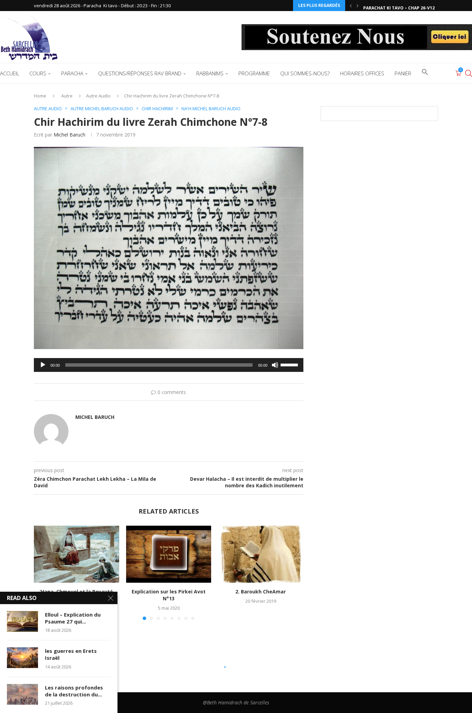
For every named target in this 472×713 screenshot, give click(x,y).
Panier (403, 73)
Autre (67, 96)
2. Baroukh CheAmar (261, 592)
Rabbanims (210, 73)
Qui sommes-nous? (305, 73)
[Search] (468, 73)
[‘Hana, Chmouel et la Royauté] (76, 554)
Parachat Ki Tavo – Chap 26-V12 (399, 6)
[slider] (290, 364)
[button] (350, 5)
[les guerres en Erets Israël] (22, 657)
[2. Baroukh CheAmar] (260, 554)
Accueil (9, 73)
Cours (37, 73)
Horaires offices (362, 73)
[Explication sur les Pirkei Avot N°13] (168, 554)
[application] (168, 365)
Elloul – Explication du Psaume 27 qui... (73, 618)
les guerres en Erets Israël (71, 654)
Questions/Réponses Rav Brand (139, 73)
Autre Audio (98, 96)
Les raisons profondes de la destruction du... (74, 691)
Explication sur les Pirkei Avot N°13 (169, 595)
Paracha (72, 73)
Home (40, 96)
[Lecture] (42, 365)
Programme (254, 73)
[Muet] (275, 365)
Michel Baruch (69, 134)
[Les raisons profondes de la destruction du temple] (22, 694)
